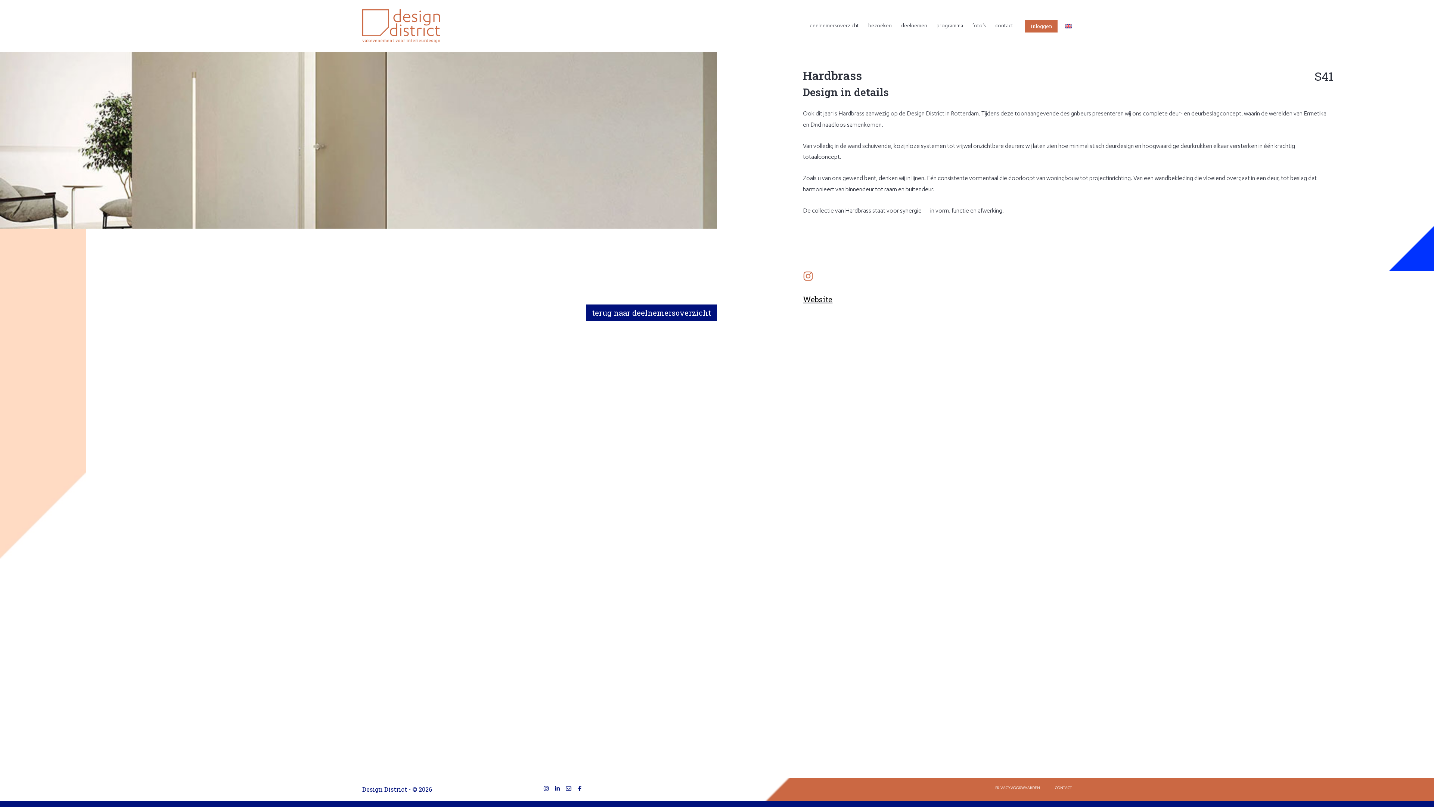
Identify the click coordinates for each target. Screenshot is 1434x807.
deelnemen (914, 26)
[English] (1068, 26)
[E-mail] (568, 788)
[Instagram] (546, 788)
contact (1004, 26)
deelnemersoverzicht (834, 26)
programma (950, 26)
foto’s (979, 26)
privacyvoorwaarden (1017, 788)
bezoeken (880, 26)
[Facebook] (580, 788)
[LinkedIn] (557, 788)
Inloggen (1041, 26)
